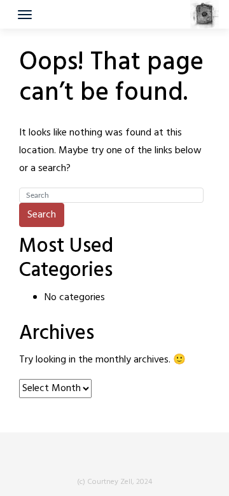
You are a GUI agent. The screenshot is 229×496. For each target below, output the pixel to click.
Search (41, 215)
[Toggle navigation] (24, 14)
